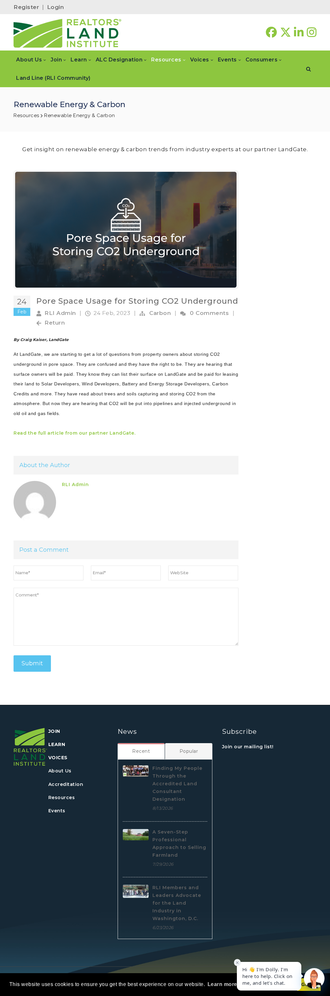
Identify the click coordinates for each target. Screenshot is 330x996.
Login (55, 7)
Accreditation (65, 784)
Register (26, 7)
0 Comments (209, 313)
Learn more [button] (222, 984)
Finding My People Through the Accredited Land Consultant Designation (177, 783)
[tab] (141, 751)
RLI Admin (60, 313)
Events (56, 811)
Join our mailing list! (248, 747)
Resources (61, 797)
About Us (60, 771)
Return (54, 322)
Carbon (160, 313)
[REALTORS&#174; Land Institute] (67, 32)
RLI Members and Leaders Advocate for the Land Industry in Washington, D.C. (176, 903)
